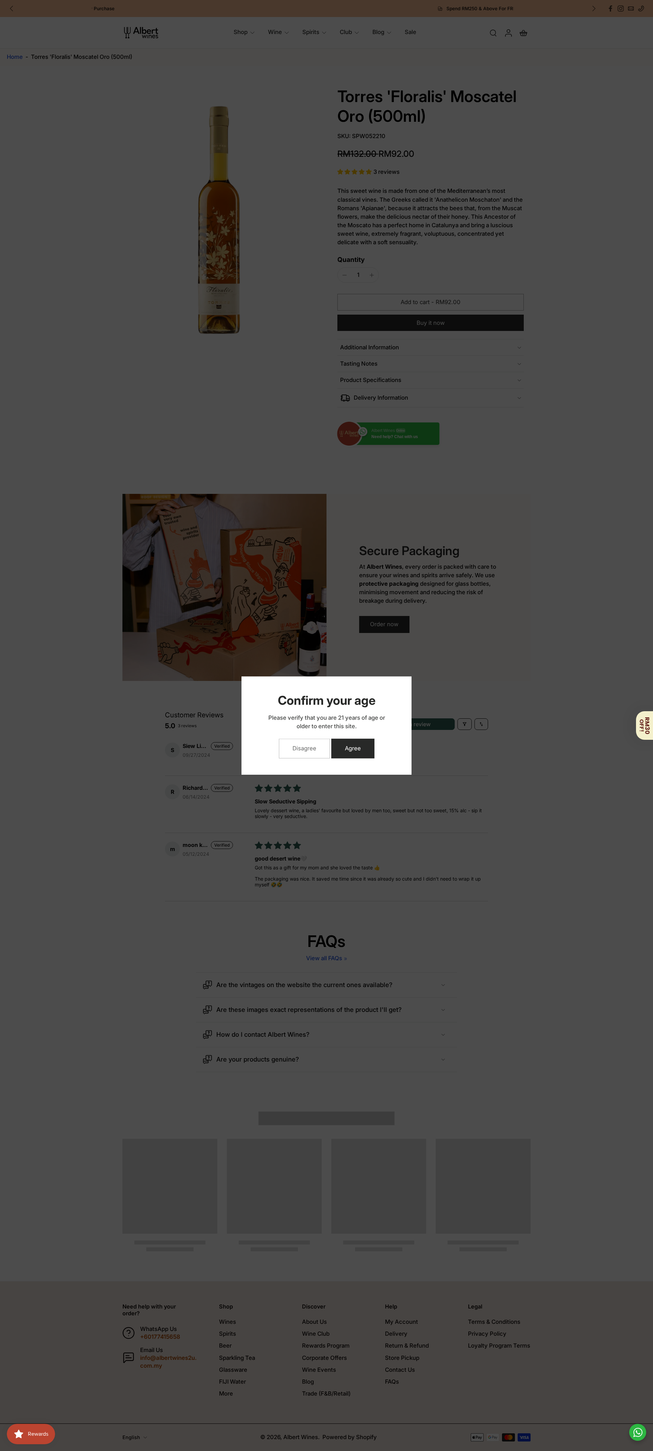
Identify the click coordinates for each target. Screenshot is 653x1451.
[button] (644, 725)
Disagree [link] (304, 748)
